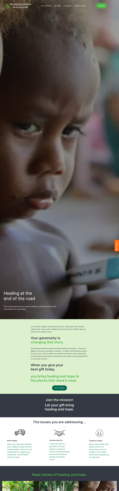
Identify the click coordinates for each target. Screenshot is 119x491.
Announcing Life (55, 440)
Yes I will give (59, 388)
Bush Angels (12, 441)
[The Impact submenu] (71, 5)
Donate (101, 6)
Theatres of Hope (95, 441)
